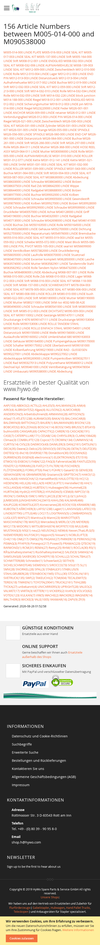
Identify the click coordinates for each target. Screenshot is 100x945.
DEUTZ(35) (89, 449)
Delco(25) (35, 449)
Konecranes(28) (50, 505)
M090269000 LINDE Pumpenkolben (47, 358)
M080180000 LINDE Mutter (57, 298)
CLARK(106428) (85, 436)
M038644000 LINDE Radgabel (23, 190)
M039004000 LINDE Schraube (23, 199)
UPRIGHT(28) (70, 587)
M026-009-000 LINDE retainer (46, 113)
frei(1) (47, 470)
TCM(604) (60, 578)
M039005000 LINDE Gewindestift (67, 199)
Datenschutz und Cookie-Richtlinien (40, 736)
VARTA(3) (26, 591)
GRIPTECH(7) (72, 474)
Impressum (21, 785)
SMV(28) (9, 569)
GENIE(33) (86, 470)
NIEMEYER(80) (13, 535)
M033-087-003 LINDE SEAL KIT (24, 177)
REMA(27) (41, 548)
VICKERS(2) (56, 591)
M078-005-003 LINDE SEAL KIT (46, 289)
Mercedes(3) (49, 522)
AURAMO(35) (42, 418)
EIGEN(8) (28, 457)
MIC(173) (9, 526)
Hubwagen (58, 907)
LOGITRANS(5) (59, 513)
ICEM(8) (68, 492)
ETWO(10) (10, 461)
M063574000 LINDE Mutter (22, 264)
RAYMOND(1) (12, 548)
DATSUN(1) (89, 444)
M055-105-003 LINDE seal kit (53, 246)
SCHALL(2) (62, 556)
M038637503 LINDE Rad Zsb (22, 186)
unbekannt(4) (27, 587)
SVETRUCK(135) (14, 578)
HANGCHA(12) (28, 479)
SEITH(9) (68, 561)
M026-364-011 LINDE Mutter (30, 147)
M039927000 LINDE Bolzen (59, 203)
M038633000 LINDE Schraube (23, 182)
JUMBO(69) (10, 500)
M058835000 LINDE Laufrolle (23, 255)
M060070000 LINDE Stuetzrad (64, 255)
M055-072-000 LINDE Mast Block (58, 242)
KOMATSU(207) (29, 505)
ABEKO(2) (23, 405)
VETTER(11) (41, 591)
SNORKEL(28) (25, 569)
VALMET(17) (11, 591)
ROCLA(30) (80, 548)
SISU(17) (73, 565)
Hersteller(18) (74, 483)
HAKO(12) (88, 474)
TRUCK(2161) (64, 582)
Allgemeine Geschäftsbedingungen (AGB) (44, 777)
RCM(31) (28, 548)
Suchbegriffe (22, 744)
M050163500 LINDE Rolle (46, 225)
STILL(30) (61, 574)
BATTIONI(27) (30, 423)
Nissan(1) (61, 535)
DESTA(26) (63, 449)
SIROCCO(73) (58, 565)
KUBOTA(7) (10, 509)
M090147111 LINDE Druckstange (53, 319)
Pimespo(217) (39, 543)
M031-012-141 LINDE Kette (59, 160)
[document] (50, 930)
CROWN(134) (64, 440)
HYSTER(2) (38, 492)
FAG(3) (50, 461)
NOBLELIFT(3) (78, 535)
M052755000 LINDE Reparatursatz (26, 233)
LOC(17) (43, 513)
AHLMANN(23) (66, 405)
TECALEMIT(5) (77, 578)
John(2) (81, 496)
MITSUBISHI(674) (43, 526)
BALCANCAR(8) (75, 418)
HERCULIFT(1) (54, 483)
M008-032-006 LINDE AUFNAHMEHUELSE (44, 65)
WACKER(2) (66, 595)
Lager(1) (58, 509)
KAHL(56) (57, 500)
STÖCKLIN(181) (78, 574)
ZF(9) (81, 599)
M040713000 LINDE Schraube (23, 220)
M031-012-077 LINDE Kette (21, 160)
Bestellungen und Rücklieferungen (39, 760)
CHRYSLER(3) (66, 436)
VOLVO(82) (84, 591)
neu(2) (36, 530)
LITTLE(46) (30, 513)
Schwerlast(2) (52, 561)
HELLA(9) (38, 483)
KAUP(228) (10, 505)
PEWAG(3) (10, 543)
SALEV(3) (71, 552)
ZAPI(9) (73, 599)
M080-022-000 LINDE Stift (20, 298)
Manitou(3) (38, 518)
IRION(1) (9, 496)
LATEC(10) (89, 509)
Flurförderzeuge (19, 907)
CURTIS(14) (11, 444)
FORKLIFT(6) (33, 470)
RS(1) (92, 548)
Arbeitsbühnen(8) (36, 414)
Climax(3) (9, 440)
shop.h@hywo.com (26, 842)
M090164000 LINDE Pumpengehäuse (51, 341)
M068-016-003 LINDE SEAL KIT (51, 281)
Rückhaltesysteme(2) (49, 552)
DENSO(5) (49, 449)
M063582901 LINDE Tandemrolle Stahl (67, 264)
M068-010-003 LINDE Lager (64, 276)
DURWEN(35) (12, 457)
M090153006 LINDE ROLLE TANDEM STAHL (49, 324)
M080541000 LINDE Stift (61, 306)
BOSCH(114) (46, 427)
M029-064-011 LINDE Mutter (30, 151)
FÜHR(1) (57, 470)
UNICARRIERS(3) (49, 587)
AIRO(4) (8, 410)
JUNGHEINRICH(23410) (34, 500)
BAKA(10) (58, 418)
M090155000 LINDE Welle (39, 332)
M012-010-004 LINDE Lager (38, 74)
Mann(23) (53, 518)
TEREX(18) (10, 582)
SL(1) (83, 565)
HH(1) (88, 483)
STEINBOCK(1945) (42, 574)
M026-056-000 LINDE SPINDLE (24, 134)
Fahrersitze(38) (66, 461)
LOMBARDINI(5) (81, 513)
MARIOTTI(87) (70, 518)
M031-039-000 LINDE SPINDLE (45, 169)
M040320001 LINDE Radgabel (62, 216)
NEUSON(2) (49, 530)
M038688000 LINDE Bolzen (62, 190)
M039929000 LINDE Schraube (47, 207)
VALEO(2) (85, 587)
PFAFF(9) (24, 543)
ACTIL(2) (36, 405)
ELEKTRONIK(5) (64, 457)
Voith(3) (70, 591)
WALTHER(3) (11, 599)
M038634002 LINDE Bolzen (63, 182)
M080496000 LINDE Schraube (23, 306)
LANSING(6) (73, 509)
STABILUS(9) (70, 569)
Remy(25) (55, 548)
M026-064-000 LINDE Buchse (62, 138)
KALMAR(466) (74, 500)
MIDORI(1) (24, 526)
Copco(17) (47, 440)
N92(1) (26, 530)
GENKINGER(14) (14, 474)
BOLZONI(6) (28, 427)
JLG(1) (72, 496)
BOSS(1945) (63, 427)
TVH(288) (79, 582)
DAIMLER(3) (57, 444)
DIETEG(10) (11, 453)
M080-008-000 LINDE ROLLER (36, 294)
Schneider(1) (34, 561)
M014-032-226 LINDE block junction (71, 95)
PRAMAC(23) (71, 543)
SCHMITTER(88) (14, 561)
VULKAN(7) (27, 595)
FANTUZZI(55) (86, 461)
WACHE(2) (52, 595)
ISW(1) (32, 496)
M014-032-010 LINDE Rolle (48, 91)
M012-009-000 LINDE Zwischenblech (50, 69)
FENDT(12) (10, 466)
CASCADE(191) (80, 431)
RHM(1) (67, 548)
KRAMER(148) (86, 505)
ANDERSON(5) (13, 414)
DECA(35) (9, 449)
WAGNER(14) (84, 595)
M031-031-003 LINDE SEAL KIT (47, 164)
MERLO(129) (66, 522)
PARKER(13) (68, 539)
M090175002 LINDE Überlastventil (48, 345)
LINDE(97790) (12, 513)
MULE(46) (81, 526)
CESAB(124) (48, 436)
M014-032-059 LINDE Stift (28, 95)
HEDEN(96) (11, 483)
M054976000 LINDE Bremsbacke (73, 233)
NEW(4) (63, 530)
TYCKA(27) (10, 587)
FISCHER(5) (72, 466)
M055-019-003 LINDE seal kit (64, 237)
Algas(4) (40, 410)
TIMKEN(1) (25, 582)
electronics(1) (44, 457)
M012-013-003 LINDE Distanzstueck (33, 78)
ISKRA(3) (22, 496)
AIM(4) (81, 405)
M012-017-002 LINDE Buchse (47, 82)
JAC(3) (51, 496)
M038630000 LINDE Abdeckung (66, 177)
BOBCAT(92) (11, 427)
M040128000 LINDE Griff (72, 212)
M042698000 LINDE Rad (61, 220)
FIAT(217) (42, 466)
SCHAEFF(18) (45, 556)
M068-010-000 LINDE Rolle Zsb (24, 276)
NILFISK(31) (32, 535)
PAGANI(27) (52, 539)
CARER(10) (62, 431)
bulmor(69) (11, 431)
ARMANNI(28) (58, 414)
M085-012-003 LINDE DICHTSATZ (41, 311)
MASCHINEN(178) (15, 522)
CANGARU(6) (28, 431)
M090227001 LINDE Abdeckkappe (26, 354)
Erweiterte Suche (25, 752)
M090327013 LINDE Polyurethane (42, 363)
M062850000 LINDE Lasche (75, 259)
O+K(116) (9, 539)
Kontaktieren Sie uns (28, 768)
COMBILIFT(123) (28, 440)
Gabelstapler (41, 907)
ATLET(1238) (24, 418)
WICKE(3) (27, 599)
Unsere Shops (50, 897)
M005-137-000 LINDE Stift (54, 57)
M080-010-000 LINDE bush (75, 294)
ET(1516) (81, 457)
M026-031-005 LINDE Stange (28, 130)
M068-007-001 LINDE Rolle (76, 272)
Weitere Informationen (78, 930)
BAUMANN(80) (64, 423)
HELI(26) (25, 483)
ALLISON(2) (54, 410)
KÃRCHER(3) (27, 509)
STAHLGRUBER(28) (16, 574)
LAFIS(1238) (45, 509)
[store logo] (27, 8)
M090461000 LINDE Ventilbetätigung (46, 367)
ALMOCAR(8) (71, 410)
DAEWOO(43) (39, 444)
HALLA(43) (10, 479)
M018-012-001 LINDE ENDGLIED (63, 100)
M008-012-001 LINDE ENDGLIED (41, 61)
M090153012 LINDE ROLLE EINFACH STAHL (33, 328)
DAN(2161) (73, 444)
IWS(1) (42, 496)
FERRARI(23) (27, 466)
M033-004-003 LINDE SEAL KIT (70, 173)
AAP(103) (9, 405)
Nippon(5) (47, 535)
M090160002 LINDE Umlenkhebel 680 (46, 337)
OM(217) (23, 539)
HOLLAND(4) (12, 487)
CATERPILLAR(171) (27, 436)
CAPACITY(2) (46, 431)
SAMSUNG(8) (12, 556)
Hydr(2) (25, 492)
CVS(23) (24, 444)
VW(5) (40, 595)
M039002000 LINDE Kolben (60, 195)
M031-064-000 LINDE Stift (31, 173)
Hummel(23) (78, 487)
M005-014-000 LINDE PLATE (22, 52)
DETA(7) (76, 449)
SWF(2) (30, 578)
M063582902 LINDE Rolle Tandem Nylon (31, 268)
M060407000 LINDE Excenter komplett (30, 259)
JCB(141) (61, 496)
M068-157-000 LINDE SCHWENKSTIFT (44, 285)
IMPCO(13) (81, 492)
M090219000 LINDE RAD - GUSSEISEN (61, 350)
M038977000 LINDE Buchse (22, 195)
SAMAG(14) (85, 552)
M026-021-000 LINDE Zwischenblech (37, 121)
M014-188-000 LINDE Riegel (22, 100)
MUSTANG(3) (12, 530)
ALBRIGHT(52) (24, 410)
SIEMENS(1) (41, 565)
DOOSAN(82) (78, 453)
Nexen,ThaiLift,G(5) (81, 530)
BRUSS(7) (78, 427)
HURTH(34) (11, 492)
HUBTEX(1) (40, 487)
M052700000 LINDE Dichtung (71, 229)
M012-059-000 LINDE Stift (69, 87)
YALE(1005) (41, 599)
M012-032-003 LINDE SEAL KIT (30, 87)
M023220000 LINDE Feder (50, 108)
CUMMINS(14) (83, 440)
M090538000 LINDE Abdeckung (50, 371)
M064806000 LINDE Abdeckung (35, 272)
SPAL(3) (40, 569)
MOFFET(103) (65, 526)
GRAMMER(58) (36, 474)
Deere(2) (22, 449)
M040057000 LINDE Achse (37, 212)
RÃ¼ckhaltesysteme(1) (19, 552)
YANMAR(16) (58, 599)
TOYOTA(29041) (43, 582)
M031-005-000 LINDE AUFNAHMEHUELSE (48, 153)
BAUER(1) (46, 423)
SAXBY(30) (29, 556)
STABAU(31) (53, 569)
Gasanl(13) (71, 470)
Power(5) (56, 543)
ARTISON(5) (76, 414)
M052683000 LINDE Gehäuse (30, 229)
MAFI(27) (24, 518)
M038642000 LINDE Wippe (61, 186)
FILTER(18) (56, 466)
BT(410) (90, 427)
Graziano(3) (55, 474)
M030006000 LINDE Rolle (68, 151)
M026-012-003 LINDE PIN (45, 117)
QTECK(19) (88, 543)
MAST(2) (34, 522)
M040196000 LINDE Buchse (22, 216)
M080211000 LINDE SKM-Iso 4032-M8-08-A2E (54, 302)
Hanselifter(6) (48, 479)
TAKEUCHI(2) (44, 578)
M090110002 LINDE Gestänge (36, 315)
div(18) (24, 453)
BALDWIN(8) (11, 423)
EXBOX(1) (24, 461)
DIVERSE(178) (38, 453)
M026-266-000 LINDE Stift (47, 143)
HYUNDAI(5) (54, 492)
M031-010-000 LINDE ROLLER (72, 156)
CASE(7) (8, 436)
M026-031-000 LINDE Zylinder (36, 126)
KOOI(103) (69, 505)
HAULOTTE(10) (68, 479)
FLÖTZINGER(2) (14, 470)
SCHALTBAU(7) (80, 556)
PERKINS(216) (86, 539)
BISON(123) (82, 423)
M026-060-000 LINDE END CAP (66, 134)
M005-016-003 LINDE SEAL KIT (62, 52)
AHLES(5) (48, 405)
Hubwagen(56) (58, 487)
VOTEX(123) (11, 595)
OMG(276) (36, 539)
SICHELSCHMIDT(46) (17, 565)
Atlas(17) (9, 418)
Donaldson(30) (58, 453)
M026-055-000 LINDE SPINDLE (69, 130)
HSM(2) (27, 487)
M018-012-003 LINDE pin (66, 104)
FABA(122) (38, 461)
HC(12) (84, 479)
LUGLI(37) (10, 518)
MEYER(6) (82, 522)
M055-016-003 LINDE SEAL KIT (24, 237)
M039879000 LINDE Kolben (22, 203)
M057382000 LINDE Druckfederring (55, 251)
